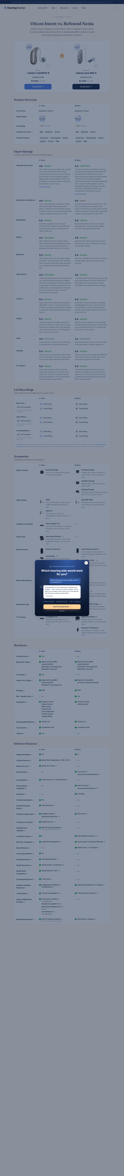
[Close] (86, 563)
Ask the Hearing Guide (61, 606)
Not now (62, 611)
